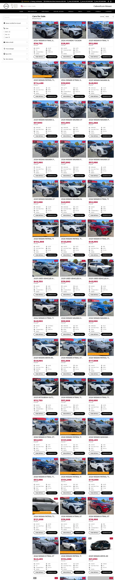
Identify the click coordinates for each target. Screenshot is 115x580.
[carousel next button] (57, 29)
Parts (80, 11)
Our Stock (45, 11)
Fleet (89, 11)
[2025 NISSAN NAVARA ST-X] (45, 109)
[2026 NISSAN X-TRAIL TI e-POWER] (73, 387)
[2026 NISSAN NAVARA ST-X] (73, 307)
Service (70, 11)
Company (109, 11)
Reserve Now (52, 56)
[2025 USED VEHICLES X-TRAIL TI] (101, 268)
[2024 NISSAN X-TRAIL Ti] (45, 307)
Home (21, 11)
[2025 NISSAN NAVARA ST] (73, 109)
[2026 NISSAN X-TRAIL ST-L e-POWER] (73, 347)
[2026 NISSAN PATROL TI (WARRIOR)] (73, 228)
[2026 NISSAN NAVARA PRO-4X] (101, 109)
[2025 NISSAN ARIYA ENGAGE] (45, 347)
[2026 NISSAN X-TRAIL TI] (101, 188)
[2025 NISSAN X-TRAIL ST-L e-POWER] (101, 228)
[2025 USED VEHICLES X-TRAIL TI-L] (45, 268)
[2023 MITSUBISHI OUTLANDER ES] (45, 387)
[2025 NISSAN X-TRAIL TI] (101, 30)
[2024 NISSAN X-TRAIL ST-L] (45, 30)
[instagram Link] (111, 1)
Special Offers (59, 11)
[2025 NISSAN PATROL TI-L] (45, 69)
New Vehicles (32, 11)
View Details (39, 56)
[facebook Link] (108, 1)
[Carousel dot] (37, 116)
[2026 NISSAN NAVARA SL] (73, 188)
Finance (98, 11)
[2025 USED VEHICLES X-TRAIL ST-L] (73, 268)
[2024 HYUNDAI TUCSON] (73, 30)
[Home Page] (10, 6)
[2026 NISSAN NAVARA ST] (101, 149)
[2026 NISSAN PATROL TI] (45, 228)
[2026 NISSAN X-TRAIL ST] (73, 506)
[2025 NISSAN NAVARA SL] (101, 69)
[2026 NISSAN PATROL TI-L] (101, 347)
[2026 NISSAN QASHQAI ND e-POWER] (101, 426)
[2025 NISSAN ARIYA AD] (101, 545)
